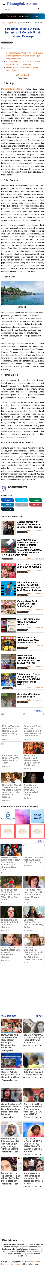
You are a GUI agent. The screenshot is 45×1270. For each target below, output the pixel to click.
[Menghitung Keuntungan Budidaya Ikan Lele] (8, 700)
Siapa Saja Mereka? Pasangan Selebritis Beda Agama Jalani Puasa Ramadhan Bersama (11, 1109)
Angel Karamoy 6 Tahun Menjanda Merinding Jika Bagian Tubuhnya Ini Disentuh (33, 1178)
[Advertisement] (22, 989)
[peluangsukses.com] (7, 823)
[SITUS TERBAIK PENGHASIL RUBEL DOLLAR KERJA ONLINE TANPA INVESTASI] (8, 661)
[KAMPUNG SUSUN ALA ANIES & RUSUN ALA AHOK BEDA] (8, 625)
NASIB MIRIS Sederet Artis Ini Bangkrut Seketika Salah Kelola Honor (10, 1073)
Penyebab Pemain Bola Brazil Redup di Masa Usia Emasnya (33, 1072)
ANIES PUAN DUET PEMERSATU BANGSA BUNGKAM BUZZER (28, 640)
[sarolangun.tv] (22, 823)
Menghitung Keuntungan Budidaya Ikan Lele (29, 695)
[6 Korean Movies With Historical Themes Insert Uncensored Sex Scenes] (8, 528)
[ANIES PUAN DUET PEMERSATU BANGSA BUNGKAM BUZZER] (8, 643)
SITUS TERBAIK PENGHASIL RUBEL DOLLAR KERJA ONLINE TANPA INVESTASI (28, 659)
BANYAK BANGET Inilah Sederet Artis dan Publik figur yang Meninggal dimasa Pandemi (11, 1143)
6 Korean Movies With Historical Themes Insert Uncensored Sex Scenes (29, 524)
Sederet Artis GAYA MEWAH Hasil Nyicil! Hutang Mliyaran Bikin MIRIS (34, 1039)
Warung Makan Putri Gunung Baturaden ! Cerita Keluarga (27, 604)
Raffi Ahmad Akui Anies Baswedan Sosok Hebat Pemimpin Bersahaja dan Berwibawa (9, 1041)
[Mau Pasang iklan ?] (7, 838)
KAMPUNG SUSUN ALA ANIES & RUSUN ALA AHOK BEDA (28, 622)
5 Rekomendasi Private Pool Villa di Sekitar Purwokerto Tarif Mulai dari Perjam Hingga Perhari (28, 679)
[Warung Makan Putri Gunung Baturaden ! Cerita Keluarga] (8, 607)
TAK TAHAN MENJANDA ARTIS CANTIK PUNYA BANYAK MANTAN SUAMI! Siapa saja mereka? (33, 1145)
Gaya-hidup (24, 16)
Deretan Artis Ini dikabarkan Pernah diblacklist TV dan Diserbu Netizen (10, 1177)
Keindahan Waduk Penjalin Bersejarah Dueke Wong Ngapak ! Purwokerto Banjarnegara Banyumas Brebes (24, 56)
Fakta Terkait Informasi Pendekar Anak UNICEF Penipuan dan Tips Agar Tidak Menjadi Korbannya (29, 586)
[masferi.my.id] (37, 823)
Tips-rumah (11, 16)
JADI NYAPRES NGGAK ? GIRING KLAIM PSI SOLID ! (29, 565)
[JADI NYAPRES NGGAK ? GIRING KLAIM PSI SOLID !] (8, 570)
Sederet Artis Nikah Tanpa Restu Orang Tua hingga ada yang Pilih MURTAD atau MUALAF (33, 1109)
